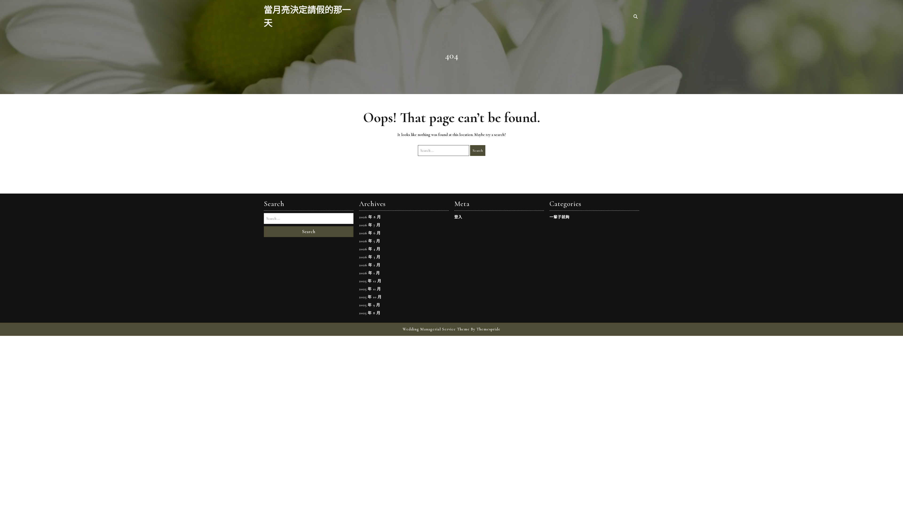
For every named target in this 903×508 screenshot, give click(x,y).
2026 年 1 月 (369, 273)
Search (478, 150)
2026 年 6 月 (370, 233)
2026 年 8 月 (370, 217)
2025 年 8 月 (369, 313)
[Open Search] (635, 17)
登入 (458, 217)
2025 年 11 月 (370, 289)
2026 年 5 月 (369, 241)
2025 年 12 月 (370, 281)
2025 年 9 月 (369, 305)
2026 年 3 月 (369, 257)
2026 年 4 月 (369, 249)
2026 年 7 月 (369, 225)
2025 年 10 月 (370, 297)
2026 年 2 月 (369, 265)
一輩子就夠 (560, 217)
